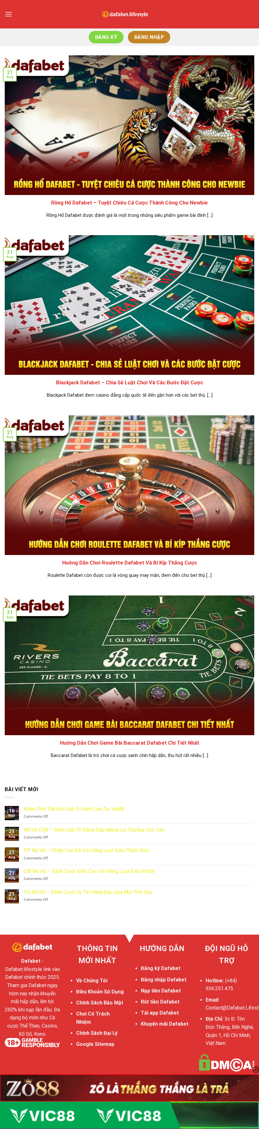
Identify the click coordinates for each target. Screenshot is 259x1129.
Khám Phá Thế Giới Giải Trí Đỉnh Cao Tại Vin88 (74, 809)
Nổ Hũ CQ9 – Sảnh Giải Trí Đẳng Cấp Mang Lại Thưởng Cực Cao (94, 830)
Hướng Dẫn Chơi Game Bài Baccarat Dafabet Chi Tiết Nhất (129, 743)
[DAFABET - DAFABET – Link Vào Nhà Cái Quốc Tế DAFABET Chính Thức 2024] (129, 14)
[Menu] (8, 14)
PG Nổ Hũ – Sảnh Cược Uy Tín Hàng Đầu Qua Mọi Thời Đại (88, 892)
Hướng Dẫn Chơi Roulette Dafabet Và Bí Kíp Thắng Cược (129, 563)
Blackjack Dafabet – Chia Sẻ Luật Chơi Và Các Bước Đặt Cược (129, 383)
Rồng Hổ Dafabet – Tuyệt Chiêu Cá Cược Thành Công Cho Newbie (129, 203)
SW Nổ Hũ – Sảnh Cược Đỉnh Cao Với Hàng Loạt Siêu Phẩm (89, 871)
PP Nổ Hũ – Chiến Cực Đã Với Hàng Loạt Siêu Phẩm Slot (86, 850)
